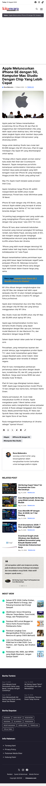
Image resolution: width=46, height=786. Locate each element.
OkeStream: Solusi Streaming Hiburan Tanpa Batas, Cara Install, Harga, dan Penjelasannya (20, 614)
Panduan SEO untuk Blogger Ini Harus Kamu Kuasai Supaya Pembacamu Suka (19, 623)
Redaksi (10, 774)
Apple (7, 437)
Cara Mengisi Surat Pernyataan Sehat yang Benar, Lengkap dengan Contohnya (11, 687)
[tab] (19, 585)
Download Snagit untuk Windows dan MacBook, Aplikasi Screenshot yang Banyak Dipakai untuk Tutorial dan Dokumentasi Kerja (29, 541)
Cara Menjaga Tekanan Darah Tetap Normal (32, 698)
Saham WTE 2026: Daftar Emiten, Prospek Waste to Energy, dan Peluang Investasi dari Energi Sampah (20, 603)
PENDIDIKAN (29, 721)
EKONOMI (7, 717)
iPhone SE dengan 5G (22, 437)
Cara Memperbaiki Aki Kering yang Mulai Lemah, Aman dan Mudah (31, 500)
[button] (36, 9)
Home (6, 15)
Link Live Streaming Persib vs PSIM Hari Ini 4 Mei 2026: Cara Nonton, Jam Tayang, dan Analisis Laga (20, 643)
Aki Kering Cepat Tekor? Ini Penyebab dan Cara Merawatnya (30, 487)
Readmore (10, 572)
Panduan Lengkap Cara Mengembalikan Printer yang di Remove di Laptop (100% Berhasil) (20, 633)
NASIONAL (7, 721)
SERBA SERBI (22, 725)
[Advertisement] (23, 41)
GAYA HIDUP (17, 717)
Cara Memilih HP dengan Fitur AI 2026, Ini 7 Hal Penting (29, 513)
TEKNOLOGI (30, 87)
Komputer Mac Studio (13, 441)
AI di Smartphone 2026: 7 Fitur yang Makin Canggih (29, 526)
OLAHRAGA (17, 721)
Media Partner (34, 774)
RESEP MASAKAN (9, 725)
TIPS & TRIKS (8, 729)
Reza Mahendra (8, 87)
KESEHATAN (29, 717)
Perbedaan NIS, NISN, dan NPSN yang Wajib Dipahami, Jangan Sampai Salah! (19, 654)
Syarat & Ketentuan (20, 774)
